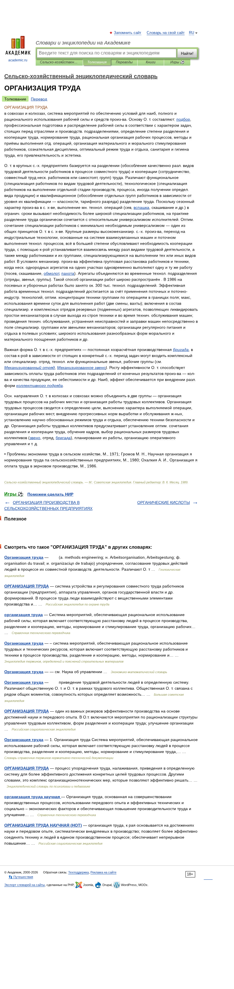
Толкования (96, 62)
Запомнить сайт (127, 33)
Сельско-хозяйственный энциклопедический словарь (59, 62)
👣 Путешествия (21, 877)
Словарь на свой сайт (166, 33)
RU (191, 33)
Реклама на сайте (103, 872)
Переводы (124, 62)
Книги (151, 62)
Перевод (39, 99)
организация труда (23, 614)
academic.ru (17, 60)
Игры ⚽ (177, 62)
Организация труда (23, 557)
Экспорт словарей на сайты (24, 885)
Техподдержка (78, 872)
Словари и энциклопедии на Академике (83, 43)
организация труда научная (32, 796)
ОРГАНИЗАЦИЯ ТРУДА (26, 586)
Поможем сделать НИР (50, 494)
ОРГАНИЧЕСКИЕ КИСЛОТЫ (163, 502)
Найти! (187, 53)
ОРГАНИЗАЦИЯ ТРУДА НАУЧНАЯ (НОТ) (43, 825)
